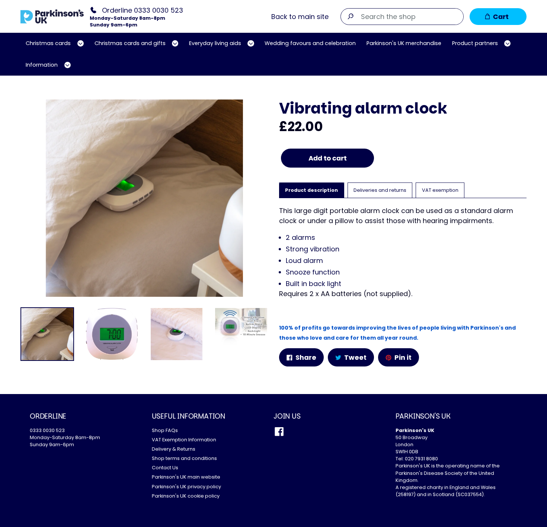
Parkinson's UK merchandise (404, 43)
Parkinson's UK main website (186, 477)
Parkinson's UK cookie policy (186, 496)
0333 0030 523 (47, 430)
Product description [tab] (311, 190)
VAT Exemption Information (184, 439)
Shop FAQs (165, 430)
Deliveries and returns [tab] (380, 190)
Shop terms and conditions (184, 458)
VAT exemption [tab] (440, 190)
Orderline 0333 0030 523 (142, 10)
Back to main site (300, 16)
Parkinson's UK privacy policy (186, 486)
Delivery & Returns (173, 449)
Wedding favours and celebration (310, 43)
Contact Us (165, 467)
